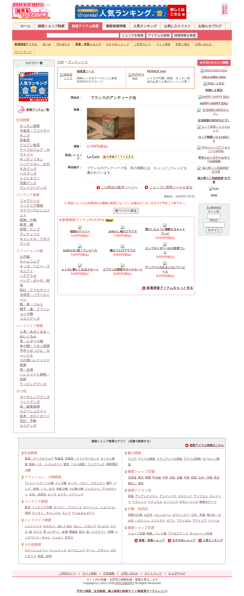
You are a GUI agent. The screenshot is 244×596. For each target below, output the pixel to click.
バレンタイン (162, 515)
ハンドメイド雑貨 (38, 520)
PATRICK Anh (156, 71)
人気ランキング (145, 26)
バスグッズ (28, 173)
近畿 (179, 477)
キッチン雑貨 (30, 126)
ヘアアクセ (28, 276)
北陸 (172, 477)
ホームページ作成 (200, 533)
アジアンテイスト (146, 496)
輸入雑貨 (134, 453)
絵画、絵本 (45, 556)
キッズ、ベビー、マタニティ (86, 483)
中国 (186, 477)
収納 (32, 464)
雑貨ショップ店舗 (141, 471)
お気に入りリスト (177, 26)
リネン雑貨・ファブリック (88, 464)
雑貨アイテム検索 (85, 26)
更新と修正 (182, 44)
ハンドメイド (33, 526)
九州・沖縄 (205, 477)
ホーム (25, 26)
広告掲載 (109, 573)
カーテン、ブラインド (67, 507)
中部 (165, 477)
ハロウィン (142, 520)
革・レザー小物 (31, 341)
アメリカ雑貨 (146, 458)
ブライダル (184, 520)
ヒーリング (171, 501)
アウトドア (199, 520)
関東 (148, 477)
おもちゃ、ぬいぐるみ (57, 526)
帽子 (109, 483)
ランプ (66, 513)
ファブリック (30, 201)
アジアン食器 (30, 145)
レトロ (193, 501)
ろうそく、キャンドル (46, 513)
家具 (27, 507)
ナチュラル (155, 501)
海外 (141, 483)
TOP (60, 62)
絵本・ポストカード (35, 416)
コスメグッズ (30, 318)
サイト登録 (163, 44)
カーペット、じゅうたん (99, 507)
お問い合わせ (203, 44)
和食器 (25, 140)
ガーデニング (76, 550)
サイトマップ (23, 52)
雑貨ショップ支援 (141, 527)
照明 (27, 513)
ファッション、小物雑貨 (43, 477)
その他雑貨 (33, 544)
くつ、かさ (48, 488)
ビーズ (52, 494)
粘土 (82, 531)
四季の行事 (135, 515)
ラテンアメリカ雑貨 (169, 458)
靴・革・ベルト (31, 304)
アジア (132, 458)
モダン (183, 501)
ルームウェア (30, 261)
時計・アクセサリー (35, 290)
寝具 (66, 464)
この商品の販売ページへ (119, 187)
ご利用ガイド (142, 44)
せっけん (103, 526)
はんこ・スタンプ (84, 526)
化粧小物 (62, 488)
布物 (110, 531)
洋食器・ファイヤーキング (82, 458)
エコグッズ (28, 425)
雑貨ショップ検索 (51, 26)
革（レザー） (52, 531)
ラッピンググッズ (33, 384)
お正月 (148, 515)
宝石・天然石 (37, 494)
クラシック (139, 501)
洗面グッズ (28, 183)
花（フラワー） (96, 531)
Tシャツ (30, 483)
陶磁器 (73, 531)
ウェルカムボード (83, 513)
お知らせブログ (210, 26)
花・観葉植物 (30, 406)
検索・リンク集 (157, 533)
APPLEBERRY (124, 583)
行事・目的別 (138, 509)
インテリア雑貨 (31, 205)
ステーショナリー (33, 411)
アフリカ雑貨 (192, 458)
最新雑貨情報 (116, 26)
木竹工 (69, 537)
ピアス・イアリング (70, 494)
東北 (141, 477)
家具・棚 (26, 224)
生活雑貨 (30, 453)
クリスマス (158, 520)
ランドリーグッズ (33, 188)
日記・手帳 (28, 421)
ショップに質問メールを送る (171, 187)
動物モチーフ (208, 501)
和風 (131, 496)
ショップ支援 (136, 533)
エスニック (185, 496)
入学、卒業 (198, 515)
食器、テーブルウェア (39, 458)
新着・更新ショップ (152, 540)
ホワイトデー (180, 515)
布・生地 (26, 369)
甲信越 (156, 477)
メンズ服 (60, 483)
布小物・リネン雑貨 (35, 346)
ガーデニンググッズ (35, 397)
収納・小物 (28, 220)
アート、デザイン (97, 550)
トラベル (213, 520)
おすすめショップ (117, 44)
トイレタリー (30, 178)
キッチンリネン (31, 159)
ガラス (37, 531)
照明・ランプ (30, 229)
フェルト (57, 537)
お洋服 (25, 257)
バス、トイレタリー (49, 464)
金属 (65, 531)
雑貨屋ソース (85, 71)
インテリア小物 (42, 507)
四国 (194, 477)
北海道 (132, 477)
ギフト (171, 520)
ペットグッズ (30, 402)
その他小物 (76, 488)
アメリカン (201, 496)
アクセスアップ (178, 533)
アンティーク (30, 234)
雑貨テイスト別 (139, 490)
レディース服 (45, 483)
